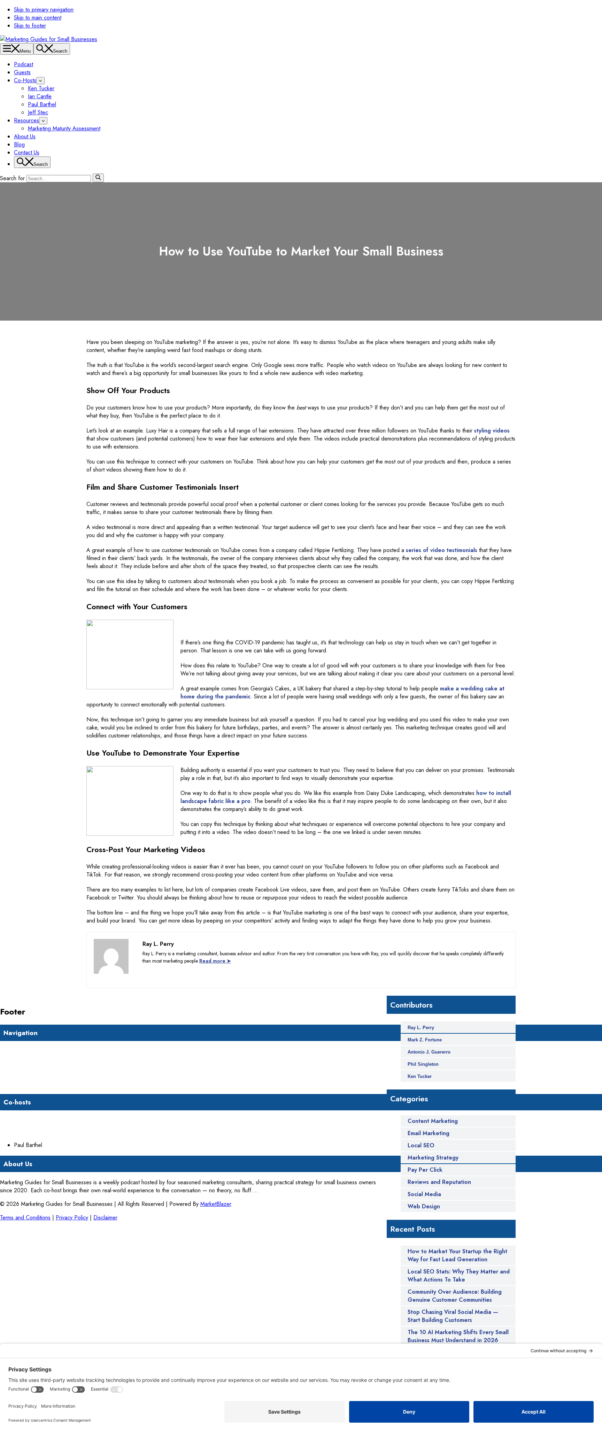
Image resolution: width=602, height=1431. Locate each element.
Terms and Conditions (25, 1218)
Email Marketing (428, 1133)
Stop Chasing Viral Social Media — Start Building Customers (453, 1316)
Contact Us (26, 152)
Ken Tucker (41, 88)
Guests (22, 72)
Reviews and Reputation (439, 1182)
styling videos (492, 431)
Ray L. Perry (421, 1027)
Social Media (424, 1194)
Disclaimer (105, 1218)
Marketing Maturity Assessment (64, 128)
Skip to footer (30, 26)
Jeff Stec (38, 112)
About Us (25, 136)
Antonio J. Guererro (429, 1052)
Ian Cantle (40, 96)
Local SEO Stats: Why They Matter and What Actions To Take (459, 1276)
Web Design (424, 1206)
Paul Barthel (42, 104)
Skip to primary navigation (44, 10)
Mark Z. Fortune (425, 1039)
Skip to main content (37, 18)
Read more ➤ (215, 960)
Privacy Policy (72, 1218)
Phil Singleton (423, 1064)
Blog (19, 144)
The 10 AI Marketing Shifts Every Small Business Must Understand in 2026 (458, 1336)
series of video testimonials (441, 550)
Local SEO (421, 1145)
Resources (26, 120)
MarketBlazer (215, 1204)
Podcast (23, 64)
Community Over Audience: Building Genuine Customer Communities (455, 1296)
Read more (271, 1190)
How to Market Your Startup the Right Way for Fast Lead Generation (457, 1255)
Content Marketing (433, 1121)
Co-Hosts (25, 80)
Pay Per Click (425, 1170)
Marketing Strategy (433, 1158)
